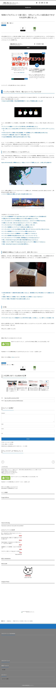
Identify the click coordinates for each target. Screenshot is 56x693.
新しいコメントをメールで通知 (8, 442)
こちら (12, 357)
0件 (8, 23)
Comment (3, 413)
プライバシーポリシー (11, 473)
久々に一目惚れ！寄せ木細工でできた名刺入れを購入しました (16, 298)
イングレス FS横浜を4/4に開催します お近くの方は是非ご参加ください (16, 194)
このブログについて (7, 472)
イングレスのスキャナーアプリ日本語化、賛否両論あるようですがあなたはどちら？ (21, 237)
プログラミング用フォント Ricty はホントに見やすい (11, 551)
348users (20, 540)
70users (20, 552)
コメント (9, 364)
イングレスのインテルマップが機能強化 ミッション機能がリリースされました (20, 233)
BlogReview (4, 25)
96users (20, 549)
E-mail (2, 428)
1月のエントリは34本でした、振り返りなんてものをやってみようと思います (33, 389)
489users (20, 535)
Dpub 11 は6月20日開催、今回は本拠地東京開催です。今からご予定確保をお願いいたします (23, 101)
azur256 (13, 471)
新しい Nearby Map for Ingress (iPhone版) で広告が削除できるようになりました (20, 239)
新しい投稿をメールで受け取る (8, 444)
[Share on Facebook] (39, 3)
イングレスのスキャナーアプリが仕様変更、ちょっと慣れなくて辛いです (19, 224)
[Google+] (44, 3)
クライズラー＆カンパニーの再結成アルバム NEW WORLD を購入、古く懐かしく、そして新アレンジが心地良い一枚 (28, 317)
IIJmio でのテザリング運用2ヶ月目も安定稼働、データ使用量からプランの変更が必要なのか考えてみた (25, 132)
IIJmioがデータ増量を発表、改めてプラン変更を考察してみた (16, 134)
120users (20, 544)
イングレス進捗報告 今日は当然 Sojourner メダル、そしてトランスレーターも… (20, 235)
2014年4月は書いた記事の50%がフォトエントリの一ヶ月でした (22, 389)
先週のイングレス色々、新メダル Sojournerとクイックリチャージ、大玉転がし (20, 222)
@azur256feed (4, 488)
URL (2, 433)
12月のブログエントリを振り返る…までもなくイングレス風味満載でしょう (44, 389)
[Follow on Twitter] (42, 3)
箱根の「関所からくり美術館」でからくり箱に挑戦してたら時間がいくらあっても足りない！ (23, 296)
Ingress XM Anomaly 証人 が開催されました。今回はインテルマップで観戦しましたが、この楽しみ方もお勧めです (26, 162)
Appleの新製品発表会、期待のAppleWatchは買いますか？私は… (17, 136)
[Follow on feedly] (47, 3)
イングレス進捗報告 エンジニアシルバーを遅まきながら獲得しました (18, 227)
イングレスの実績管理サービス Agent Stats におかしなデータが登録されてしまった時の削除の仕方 (24, 216)
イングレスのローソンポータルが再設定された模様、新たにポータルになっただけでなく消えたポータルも (26, 229)
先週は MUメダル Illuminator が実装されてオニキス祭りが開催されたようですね (20, 218)
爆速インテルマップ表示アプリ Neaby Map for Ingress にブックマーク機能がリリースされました (24, 241)
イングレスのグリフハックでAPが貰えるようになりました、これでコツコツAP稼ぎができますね (24, 220)
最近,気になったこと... (11, 3)
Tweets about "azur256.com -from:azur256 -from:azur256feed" (12, 525)
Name (2, 424)
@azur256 (26, 469)
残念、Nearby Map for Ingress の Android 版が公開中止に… (16, 244)
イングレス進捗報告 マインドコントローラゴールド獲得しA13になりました (19, 231)
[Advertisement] (12, 509)
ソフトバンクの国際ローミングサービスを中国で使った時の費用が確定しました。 (21, 126)
